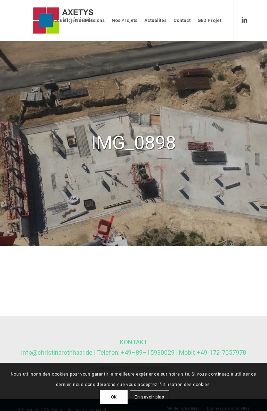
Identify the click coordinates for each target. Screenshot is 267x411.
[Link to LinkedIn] (244, 20)
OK (114, 397)
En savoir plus (149, 397)
